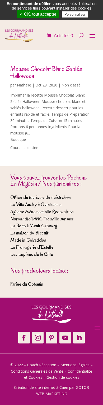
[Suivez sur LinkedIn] (79, 337)
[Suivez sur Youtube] (65, 337)
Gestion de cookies (62, 377)
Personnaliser (74, 14)
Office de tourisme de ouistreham (40, 197)
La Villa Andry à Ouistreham (35, 204)
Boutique (18, 139)
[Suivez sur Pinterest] (51, 337)
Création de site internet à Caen (41, 387)
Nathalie (24, 85)
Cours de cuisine (24, 147)
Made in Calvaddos (28, 240)
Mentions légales (75, 364)
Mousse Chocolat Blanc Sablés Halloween (46, 72)
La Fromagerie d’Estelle (31, 247)
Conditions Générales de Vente (37, 371)
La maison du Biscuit (29, 232)
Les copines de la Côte (31, 254)
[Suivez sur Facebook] (24, 337)
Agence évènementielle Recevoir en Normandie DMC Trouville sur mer (42, 215)
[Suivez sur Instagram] (38, 337)
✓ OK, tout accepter (38, 14)
